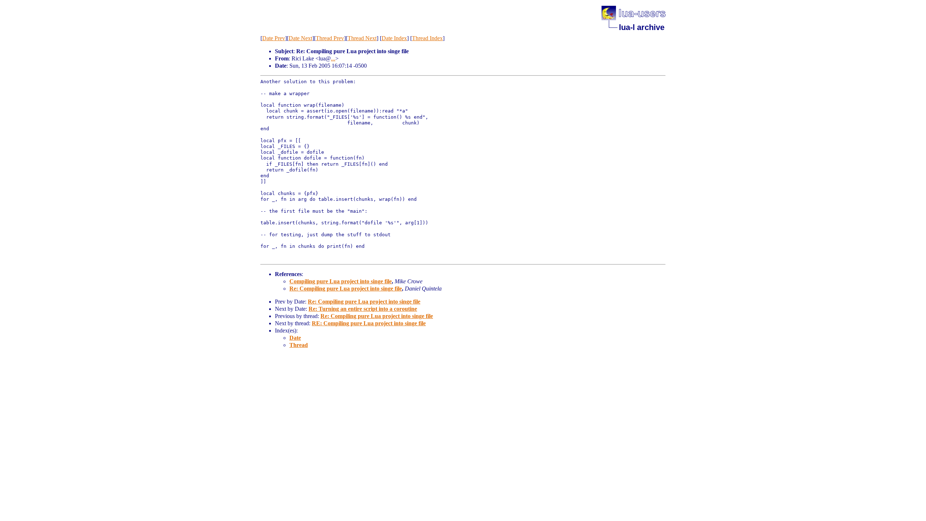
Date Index (394, 38)
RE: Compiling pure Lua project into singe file (369, 323)
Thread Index (427, 38)
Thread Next (362, 38)
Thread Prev (330, 38)
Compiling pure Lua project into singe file (340, 281)
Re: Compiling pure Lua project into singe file (345, 288)
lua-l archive (641, 27)
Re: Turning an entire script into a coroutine (363, 309)
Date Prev (273, 38)
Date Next (300, 38)
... (333, 58)
